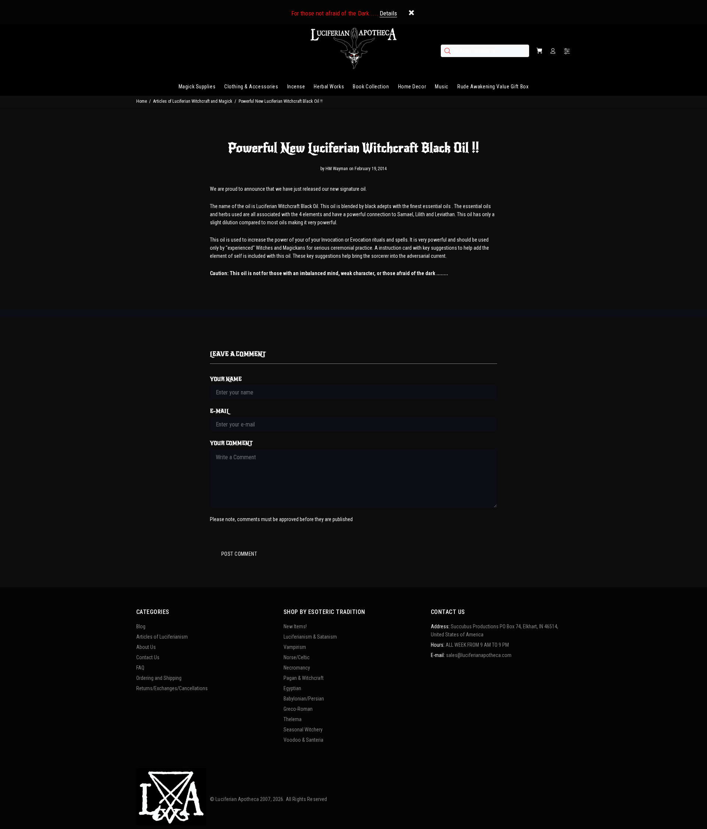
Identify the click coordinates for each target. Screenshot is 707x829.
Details (388, 13)
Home (141, 101)
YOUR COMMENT (231, 443)
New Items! (295, 626)
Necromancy (297, 668)
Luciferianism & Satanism (310, 637)
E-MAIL (219, 411)
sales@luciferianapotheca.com (478, 655)
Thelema (293, 719)
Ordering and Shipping (159, 678)
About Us (146, 647)
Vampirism (295, 647)
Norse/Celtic (297, 657)
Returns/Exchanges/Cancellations (172, 688)
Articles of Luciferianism (162, 637)
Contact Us (147, 657)
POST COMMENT (239, 554)
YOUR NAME (226, 379)
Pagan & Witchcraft (304, 678)
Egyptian (292, 688)
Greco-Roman (298, 709)
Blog (140, 626)
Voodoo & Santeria (303, 740)
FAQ (140, 668)
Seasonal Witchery (303, 730)
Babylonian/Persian (304, 699)
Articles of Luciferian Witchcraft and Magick (192, 101)
